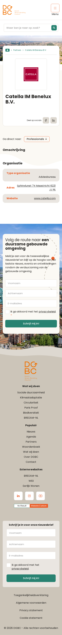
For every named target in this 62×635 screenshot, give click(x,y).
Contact (31, 462)
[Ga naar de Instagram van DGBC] (29, 496)
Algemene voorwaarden (31, 603)
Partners (17, 50)
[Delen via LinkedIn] (53, 120)
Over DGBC (31, 457)
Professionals (35, 139)
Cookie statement (31, 618)
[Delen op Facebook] (46, 120)
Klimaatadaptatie (31, 397)
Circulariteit (31, 402)
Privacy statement (31, 610)
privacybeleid (47, 311)
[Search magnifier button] (54, 27)
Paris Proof (31, 407)
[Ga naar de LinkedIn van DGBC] (18, 496)
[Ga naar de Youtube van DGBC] (40, 496)
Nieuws (31, 431)
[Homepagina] (7, 50)
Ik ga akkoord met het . (33, 313)
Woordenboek (31, 447)
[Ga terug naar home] (14, 10)
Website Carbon (39, 505)
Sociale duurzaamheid (31, 392)
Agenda (31, 436)
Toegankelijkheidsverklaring (31, 595)
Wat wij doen (31, 452)
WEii (31, 481)
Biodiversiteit (31, 413)
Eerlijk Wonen (31, 486)
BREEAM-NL (31, 418)
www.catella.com (45, 198)
